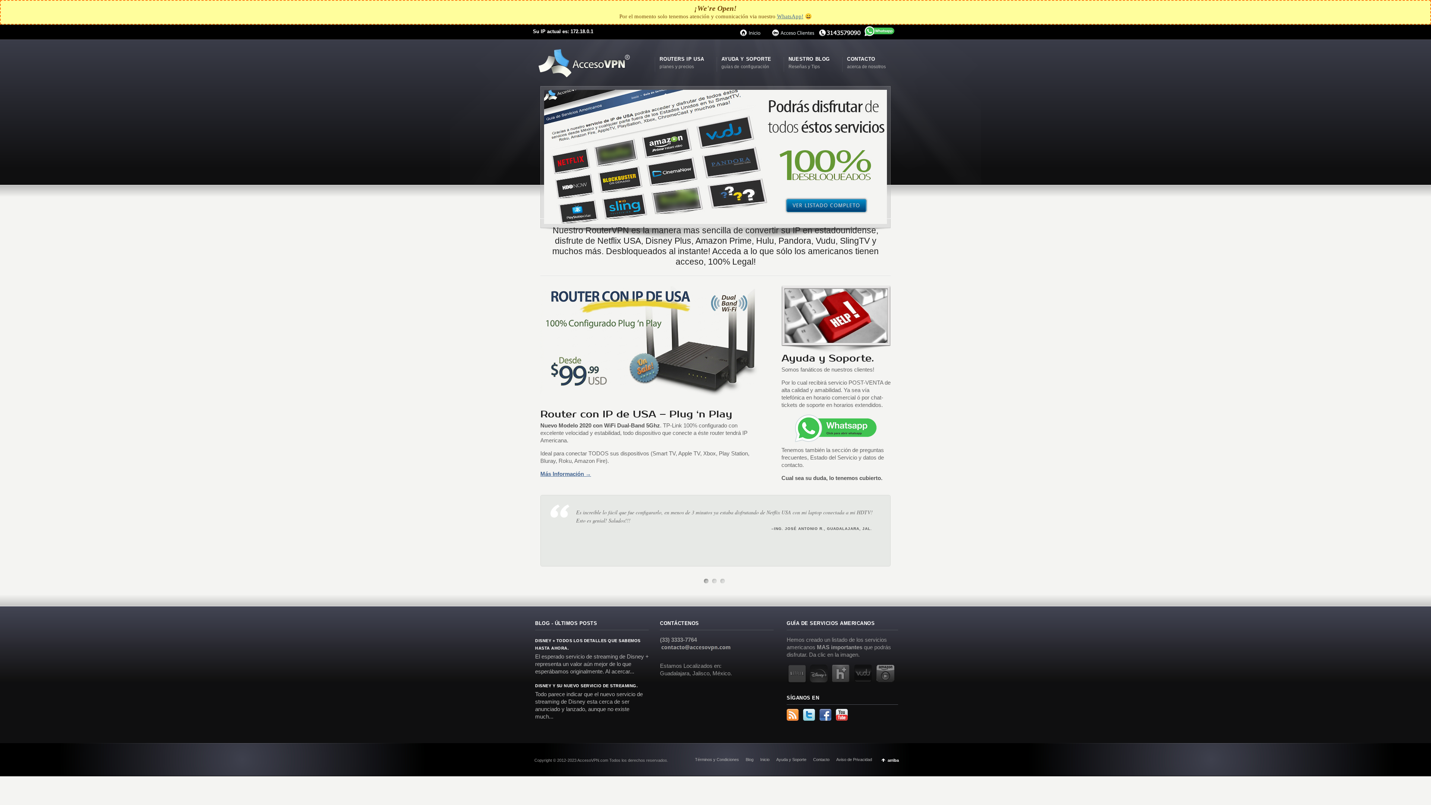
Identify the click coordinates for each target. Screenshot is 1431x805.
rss (793, 715)
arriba (893, 760)
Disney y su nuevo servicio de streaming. (586, 686)
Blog (750, 759)
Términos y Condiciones (717, 759)
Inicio (765, 759)
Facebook (825, 715)
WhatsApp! (790, 16)
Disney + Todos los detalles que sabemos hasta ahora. (588, 644)
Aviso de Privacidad (854, 759)
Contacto (821, 759)
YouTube (842, 715)
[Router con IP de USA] (715, 157)
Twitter (809, 715)
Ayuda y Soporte (791, 759)
